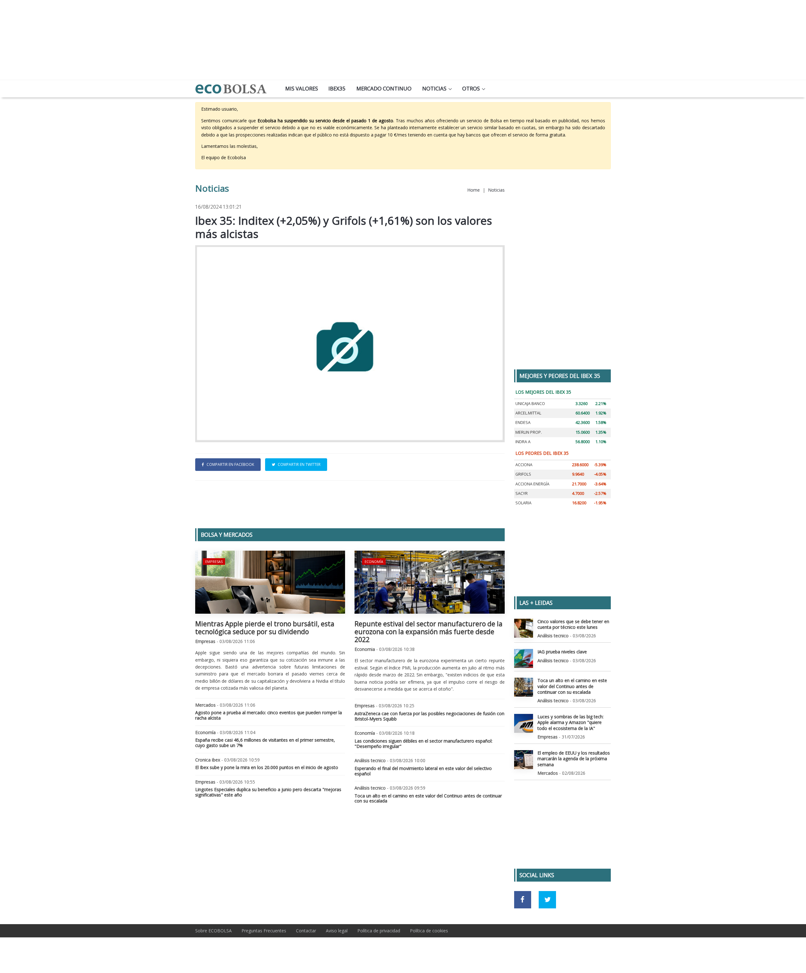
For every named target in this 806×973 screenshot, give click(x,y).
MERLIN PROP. (528, 432)
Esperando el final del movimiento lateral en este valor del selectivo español (423, 771)
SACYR (521, 493)
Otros (471, 88)
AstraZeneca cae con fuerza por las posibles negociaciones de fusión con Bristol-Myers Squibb (429, 716)
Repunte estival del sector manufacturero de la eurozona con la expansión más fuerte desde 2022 (428, 631)
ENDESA (523, 422)
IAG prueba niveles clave (562, 652)
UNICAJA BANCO (530, 403)
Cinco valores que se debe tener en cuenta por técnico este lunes (573, 624)
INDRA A (523, 441)
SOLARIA (523, 503)
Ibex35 (337, 88)
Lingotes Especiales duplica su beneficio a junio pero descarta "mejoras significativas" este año (268, 792)
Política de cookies (429, 931)
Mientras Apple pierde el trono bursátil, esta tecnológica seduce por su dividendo (264, 627)
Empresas (214, 561)
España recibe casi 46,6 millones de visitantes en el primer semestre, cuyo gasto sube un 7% (265, 742)
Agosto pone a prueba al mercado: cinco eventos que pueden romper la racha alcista (268, 715)
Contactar (306, 931)
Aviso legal (337, 931)
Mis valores (301, 88)
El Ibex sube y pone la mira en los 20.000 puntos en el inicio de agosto (266, 767)
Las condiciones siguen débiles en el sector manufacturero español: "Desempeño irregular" (423, 743)
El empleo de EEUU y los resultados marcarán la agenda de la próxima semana (573, 758)
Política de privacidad (378, 931)
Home (473, 190)
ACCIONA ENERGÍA (532, 484)
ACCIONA (523, 464)
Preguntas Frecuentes (263, 931)
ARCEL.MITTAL (528, 413)
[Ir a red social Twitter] (547, 899)
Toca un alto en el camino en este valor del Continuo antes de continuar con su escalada (428, 798)
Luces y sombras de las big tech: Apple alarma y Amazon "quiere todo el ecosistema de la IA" (570, 722)
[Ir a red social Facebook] (522, 899)
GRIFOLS (523, 474)
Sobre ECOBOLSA (213, 931)
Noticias (434, 88)
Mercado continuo (384, 88)
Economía (374, 561)
